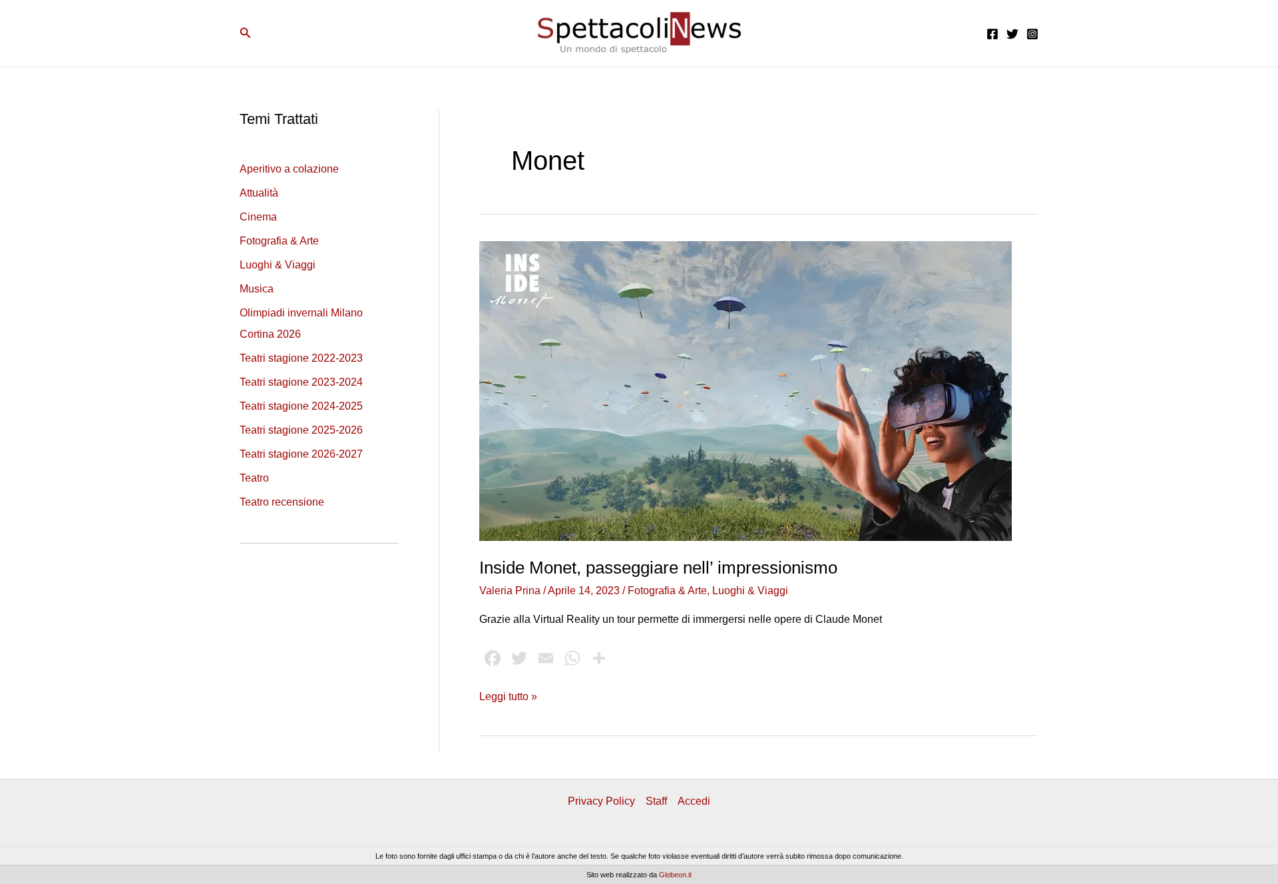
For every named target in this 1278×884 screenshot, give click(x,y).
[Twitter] (1012, 34)
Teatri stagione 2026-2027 (301, 454)
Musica (257, 288)
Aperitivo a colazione (289, 169)
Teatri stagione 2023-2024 (301, 382)
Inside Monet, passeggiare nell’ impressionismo (658, 568)
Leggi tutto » (508, 697)
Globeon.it (675, 875)
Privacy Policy (601, 801)
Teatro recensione (282, 502)
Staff (656, 801)
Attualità (259, 193)
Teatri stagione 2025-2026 (301, 430)
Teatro (254, 478)
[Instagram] (1032, 34)
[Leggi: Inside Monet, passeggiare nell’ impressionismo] (745, 390)
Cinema (258, 216)
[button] (246, 33)
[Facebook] (992, 34)
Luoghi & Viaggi (278, 264)
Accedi (694, 801)
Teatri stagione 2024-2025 (301, 406)
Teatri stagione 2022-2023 (301, 358)
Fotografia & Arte (279, 240)
